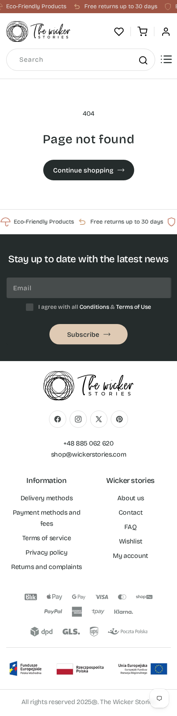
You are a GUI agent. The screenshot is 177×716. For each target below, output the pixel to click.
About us (130, 498)
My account (130, 556)
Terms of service (46, 538)
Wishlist (130, 541)
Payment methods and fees (47, 517)
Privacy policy (47, 552)
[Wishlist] (119, 32)
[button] (142, 32)
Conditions (94, 306)
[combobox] (81, 59)
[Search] (142, 60)
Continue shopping (83, 170)
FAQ (130, 527)
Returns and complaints (46, 567)
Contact (131, 512)
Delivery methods (47, 498)
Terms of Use (133, 306)
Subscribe (83, 334)
